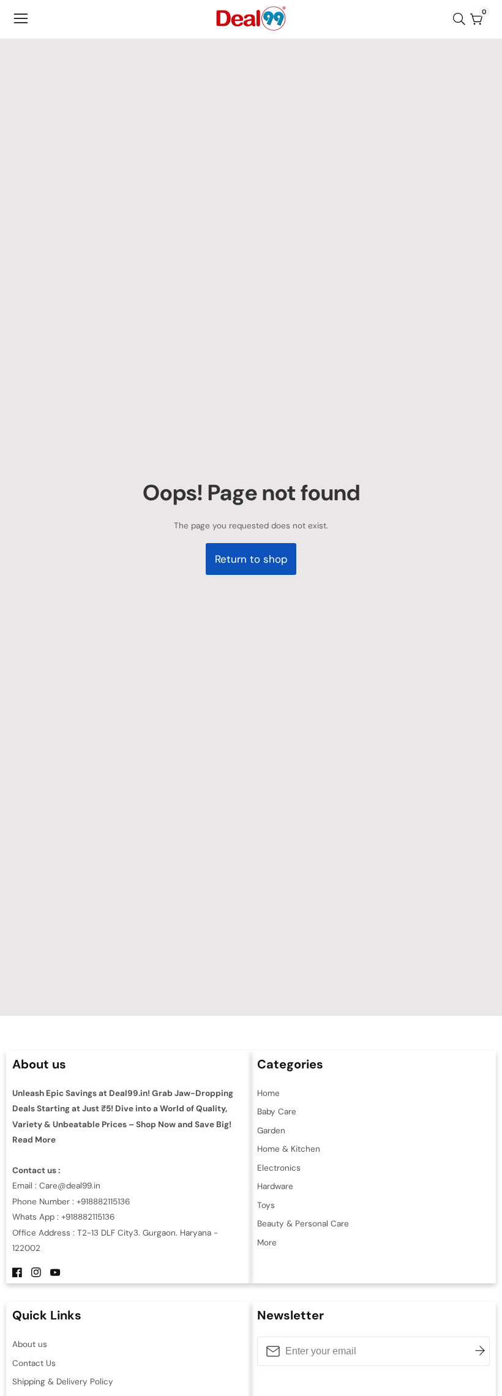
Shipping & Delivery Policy (62, 1381)
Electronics (279, 1168)
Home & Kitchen (288, 1149)
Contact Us (34, 1363)
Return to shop (251, 559)
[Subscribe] (480, 1351)
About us (29, 1344)
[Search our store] (461, 19)
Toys (266, 1205)
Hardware (275, 1186)
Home (268, 1093)
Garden (271, 1130)
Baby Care (276, 1111)
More (267, 1242)
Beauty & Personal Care (303, 1223)
